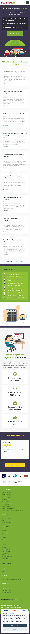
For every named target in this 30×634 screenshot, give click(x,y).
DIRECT (4, 524)
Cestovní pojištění (6, 501)
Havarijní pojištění (6, 505)
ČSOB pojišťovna (6, 522)
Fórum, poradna (6, 549)
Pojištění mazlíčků (6, 506)
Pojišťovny (4, 547)
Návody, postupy (6, 553)
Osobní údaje (5, 558)
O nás (3, 587)
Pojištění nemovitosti (7, 494)
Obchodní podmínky (7, 556)
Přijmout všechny (15, 625)
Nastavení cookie (15, 629)
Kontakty (4, 588)
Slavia (3, 520)
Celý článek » (5, 83)
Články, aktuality (6, 551)
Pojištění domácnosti (7, 492)
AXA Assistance (6, 518)
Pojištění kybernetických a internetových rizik (12, 510)
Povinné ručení (5, 499)
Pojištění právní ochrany (8, 508)
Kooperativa (5, 526)
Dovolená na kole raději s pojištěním (14, 72)
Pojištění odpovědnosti (7, 496)
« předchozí (9, 261)
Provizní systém (6, 571)
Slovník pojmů (5, 554)
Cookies (4, 560)
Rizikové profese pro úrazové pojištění (14, 114)
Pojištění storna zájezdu (8, 503)
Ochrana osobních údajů (14, 601)
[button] (27, 2)
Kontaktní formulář (6, 590)
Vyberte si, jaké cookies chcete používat (12, 621)
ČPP (3, 539)
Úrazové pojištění (6, 497)
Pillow (4, 537)
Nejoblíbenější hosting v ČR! (12, 579)
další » (22, 261)
